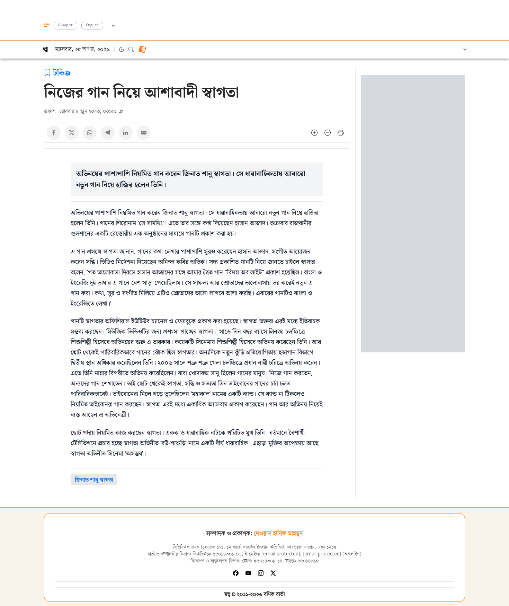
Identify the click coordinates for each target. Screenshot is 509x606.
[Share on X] (72, 133)
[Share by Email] (144, 133)
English (92, 25)
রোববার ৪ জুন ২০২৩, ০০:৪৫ (81, 111)
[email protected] (281, 554)
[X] (273, 573)
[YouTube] (248, 573)
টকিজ (62, 72)
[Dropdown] (113, 24)
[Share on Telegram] (108, 133)
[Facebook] (236, 573)
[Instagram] (261, 573)
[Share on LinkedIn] (126, 133)
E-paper (65, 25)
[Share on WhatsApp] (90, 133)
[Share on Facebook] (54, 133)
